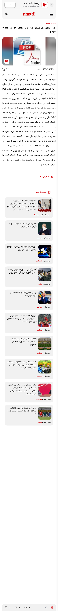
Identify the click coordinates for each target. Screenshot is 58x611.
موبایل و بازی (51, 23)
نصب (10, 4)
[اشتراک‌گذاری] (46, 607)
